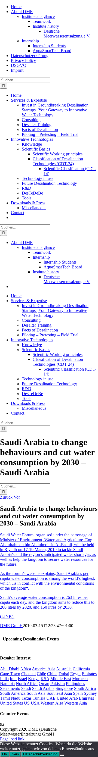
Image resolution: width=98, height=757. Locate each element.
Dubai (64, 673)
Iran (13, 678)
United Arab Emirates (75, 698)
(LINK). (7, 616)
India (4, 678)
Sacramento (10, 688)
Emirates (89, 673)
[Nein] (62, 755)
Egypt (75, 673)
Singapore (64, 688)
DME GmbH (11, 625)
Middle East (60, 678)
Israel (22, 678)
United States (11, 703)
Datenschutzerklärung (40, 754)
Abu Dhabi (9, 669)
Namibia (7, 683)
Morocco (80, 678)
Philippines (75, 683)
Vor (17, 497)
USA (35, 703)
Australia (64, 669)
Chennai (28, 673)
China (52, 673)
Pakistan (57, 683)
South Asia (36, 693)
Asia (51, 669)
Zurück (6, 497)
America (39, 669)
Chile (41, 673)
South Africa (85, 688)
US (27, 703)
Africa (25, 669)
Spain (78, 693)
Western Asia (75, 703)
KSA (45, 678)
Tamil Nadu (10, 698)
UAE (51, 698)
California (81, 669)
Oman (44, 683)
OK (4, 754)
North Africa (27, 683)
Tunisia (39, 698)
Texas (27, 698)
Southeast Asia (59, 693)
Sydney (90, 693)
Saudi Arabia (43, 688)
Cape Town (10, 673)
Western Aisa (52, 703)
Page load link (12, 739)
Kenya (33, 678)
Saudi (26, 688)
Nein (15, 754)
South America (13, 693)
